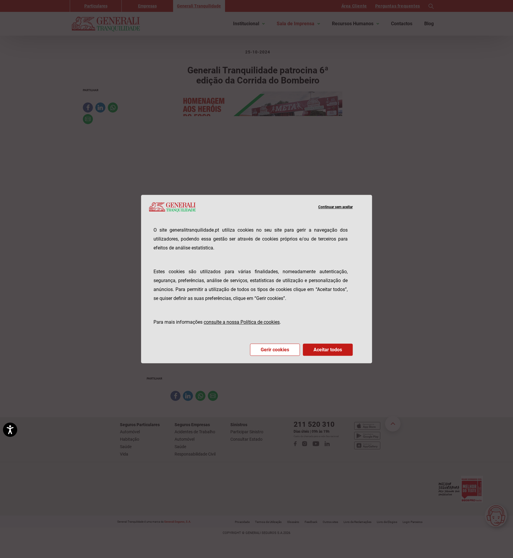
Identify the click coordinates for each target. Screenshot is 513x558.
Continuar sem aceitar (335, 207)
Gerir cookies (275, 349)
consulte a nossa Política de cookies (242, 322)
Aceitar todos (328, 349)
